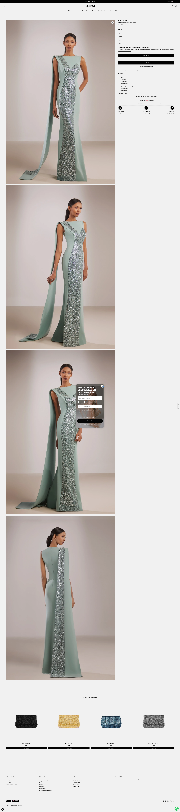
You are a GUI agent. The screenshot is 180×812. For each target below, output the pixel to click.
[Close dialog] (102, 386)
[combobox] (80, 406)
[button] (2, 809)
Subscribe (90, 421)
